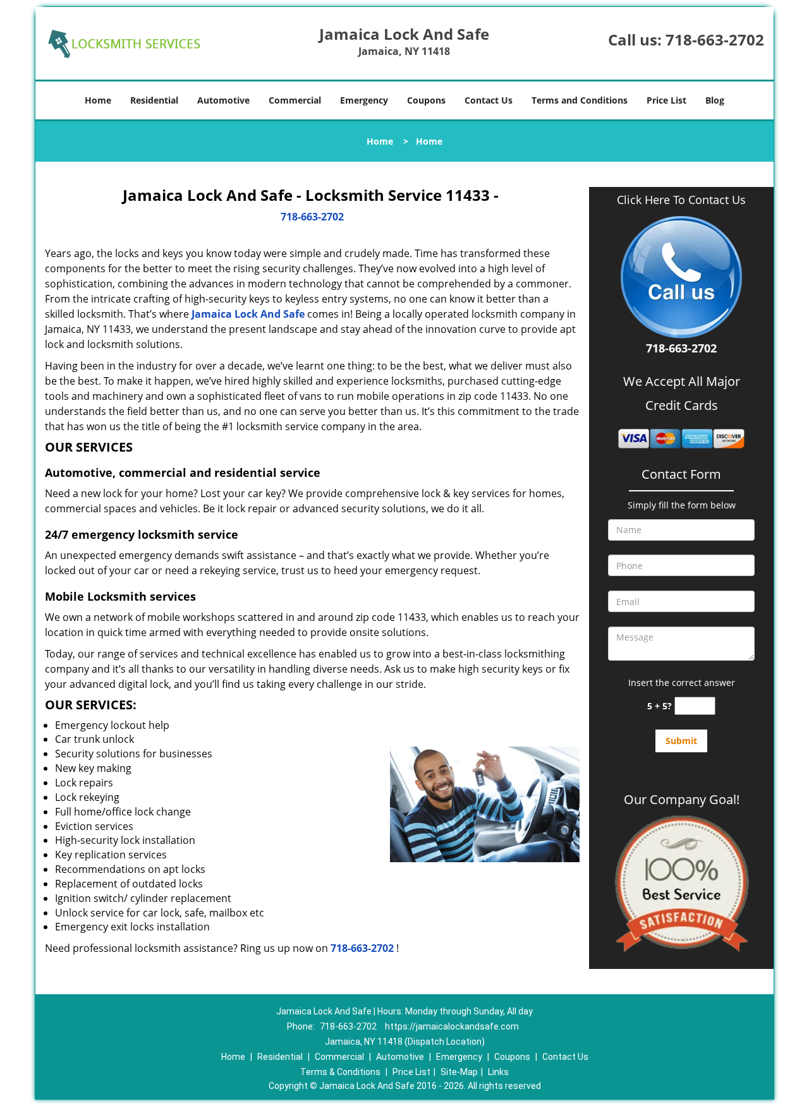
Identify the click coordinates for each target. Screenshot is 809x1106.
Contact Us (489, 100)
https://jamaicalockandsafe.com (452, 1026)
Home (98, 100)
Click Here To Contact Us (681, 200)
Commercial (295, 100)
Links (498, 1072)
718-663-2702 (715, 39)
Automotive (223, 100)
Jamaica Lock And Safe (248, 314)
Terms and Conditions (580, 100)
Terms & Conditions (340, 1072)
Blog (714, 100)
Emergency (364, 100)
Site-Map (459, 1072)
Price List (666, 100)
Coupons (426, 100)
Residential (154, 100)
